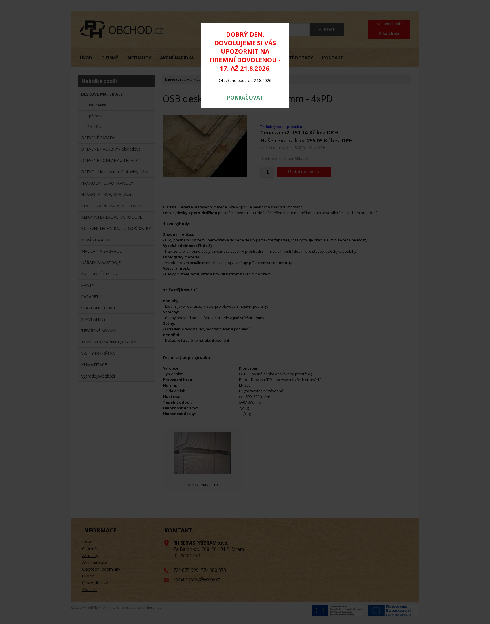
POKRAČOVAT (245, 97)
